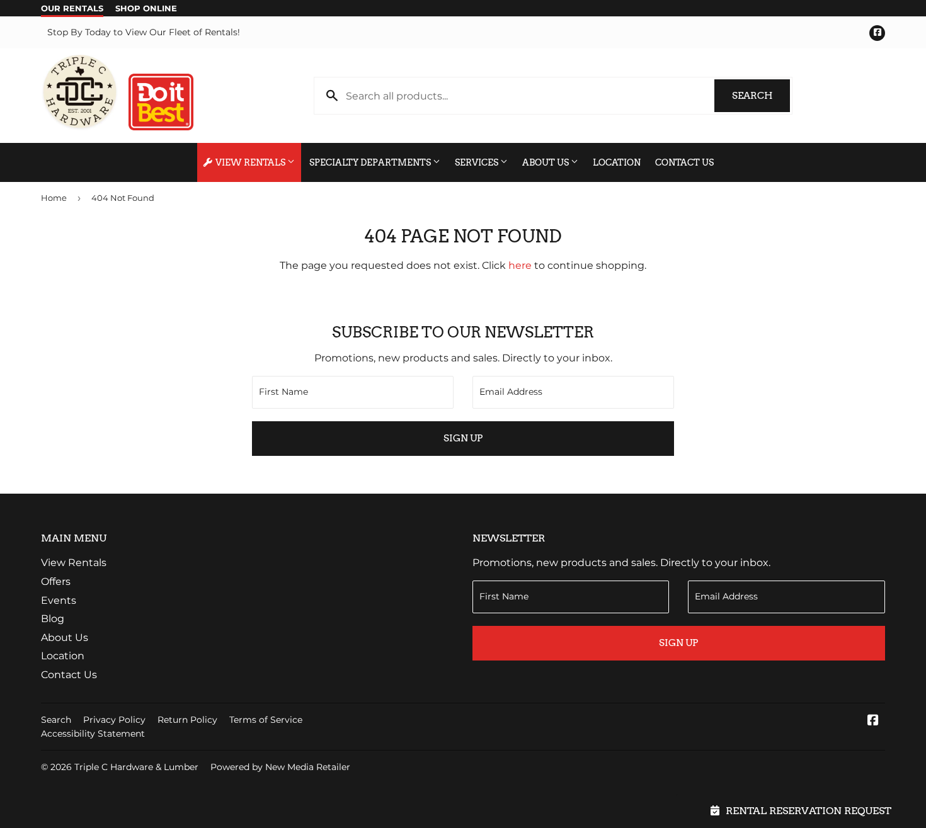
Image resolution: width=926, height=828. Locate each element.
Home (54, 198)
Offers (56, 581)
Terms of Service (265, 720)
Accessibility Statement (93, 734)
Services (477, 162)
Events (58, 600)
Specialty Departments (371, 162)
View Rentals (250, 162)
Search (761, 95)
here (520, 265)
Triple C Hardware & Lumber (136, 767)
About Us (546, 162)
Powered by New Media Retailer (280, 767)
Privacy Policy (114, 720)
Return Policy (187, 720)
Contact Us (684, 162)
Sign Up (463, 438)
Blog (52, 619)
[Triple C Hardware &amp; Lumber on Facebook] (873, 721)
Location (617, 162)
